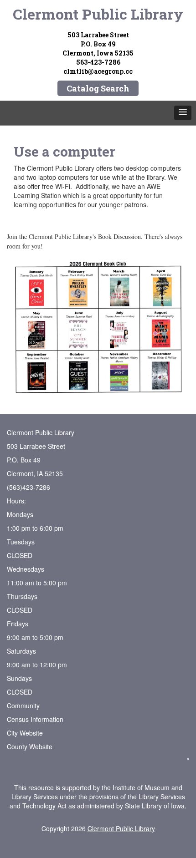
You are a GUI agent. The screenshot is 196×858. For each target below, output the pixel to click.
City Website (25, 732)
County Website (29, 746)
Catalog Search (98, 88)
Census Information (35, 719)
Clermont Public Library (98, 14)
